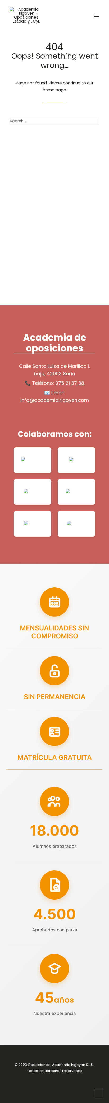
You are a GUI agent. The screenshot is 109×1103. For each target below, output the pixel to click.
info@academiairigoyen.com (54, 400)
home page (54, 90)
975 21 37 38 (69, 383)
